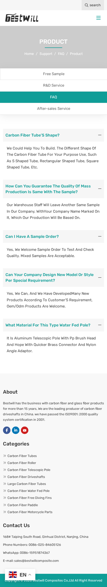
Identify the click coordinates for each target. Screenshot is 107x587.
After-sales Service (53, 108)
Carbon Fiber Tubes (22, 456)
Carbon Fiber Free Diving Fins (29, 498)
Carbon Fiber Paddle (22, 505)
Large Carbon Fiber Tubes (26, 484)
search (95, 5)
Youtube (24, 430)
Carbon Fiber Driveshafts (26, 477)
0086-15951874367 (35, 553)
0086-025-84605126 (45, 545)
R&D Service (53, 85)
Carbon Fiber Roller (21, 463)
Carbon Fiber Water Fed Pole (28, 491)
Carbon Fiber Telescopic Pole (28, 470)
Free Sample (53, 74)
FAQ (53, 97)
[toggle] (98, 18)
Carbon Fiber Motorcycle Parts (30, 512)
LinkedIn (15, 430)
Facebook (6, 430)
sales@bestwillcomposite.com (36, 561)
